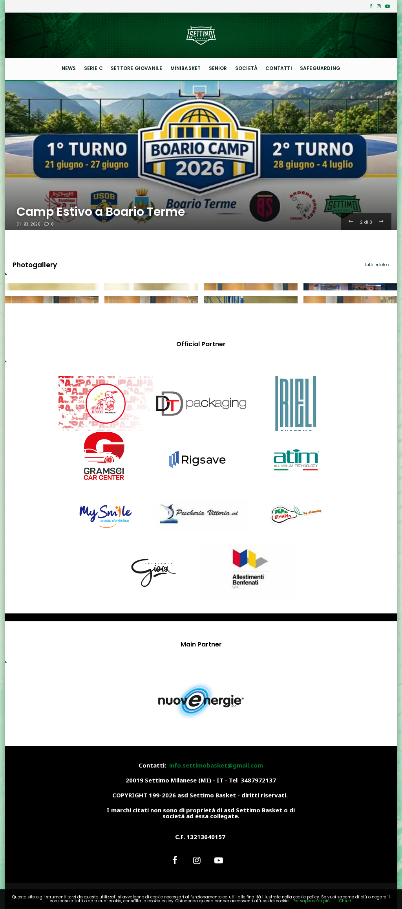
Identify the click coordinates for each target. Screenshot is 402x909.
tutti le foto (376, 265)
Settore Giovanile (136, 68)
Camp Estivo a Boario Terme (100, 211)
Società (246, 68)
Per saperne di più (311, 901)
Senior (218, 68)
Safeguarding (320, 68)
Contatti (278, 68)
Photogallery (35, 265)
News (69, 68)
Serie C (93, 68)
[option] (201, 155)
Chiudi (346, 901)
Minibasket (185, 68)
